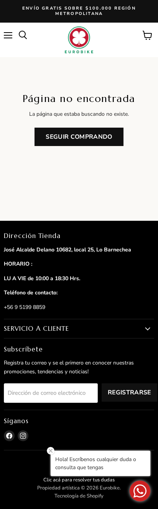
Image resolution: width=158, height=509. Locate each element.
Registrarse (129, 392)
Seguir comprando (79, 137)
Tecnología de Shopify (79, 496)
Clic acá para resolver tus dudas (79, 479)
